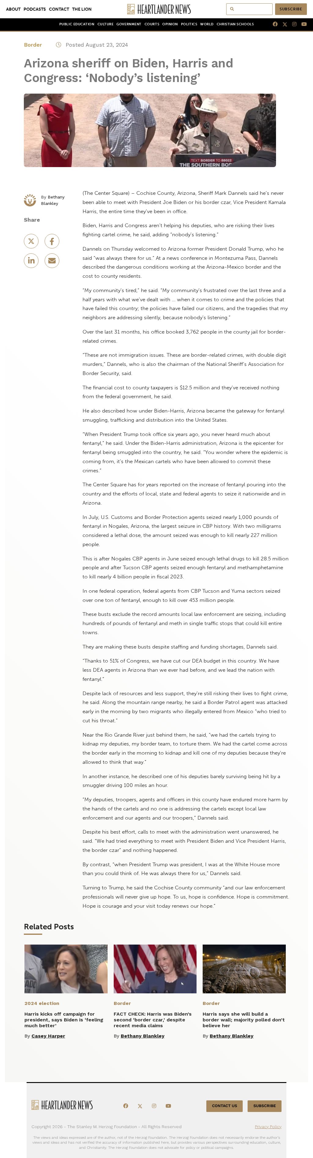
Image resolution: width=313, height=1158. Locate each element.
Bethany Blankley (142, 1036)
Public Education (76, 24)
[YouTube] (301, 24)
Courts (152, 24)
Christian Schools (235, 24)
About (13, 9)
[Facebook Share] (52, 243)
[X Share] (32, 243)
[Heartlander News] (156, 9)
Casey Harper (48, 1036)
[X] (282, 24)
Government (128, 24)
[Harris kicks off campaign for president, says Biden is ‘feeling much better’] (66, 969)
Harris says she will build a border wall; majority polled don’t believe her (244, 1019)
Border (33, 44)
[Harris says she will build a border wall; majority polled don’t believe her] (244, 969)
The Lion (82, 9)
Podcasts (35, 9)
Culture (106, 24)
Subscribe (291, 9)
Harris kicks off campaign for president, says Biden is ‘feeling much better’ (63, 1019)
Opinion (170, 24)
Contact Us (224, 1106)
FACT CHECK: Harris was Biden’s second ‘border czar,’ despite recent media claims (153, 1019)
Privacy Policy (268, 1126)
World (207, 24)
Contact (59, 9)
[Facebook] (273, 24)
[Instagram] (291, 24)
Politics (189, 24)
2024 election (41, 1003)
